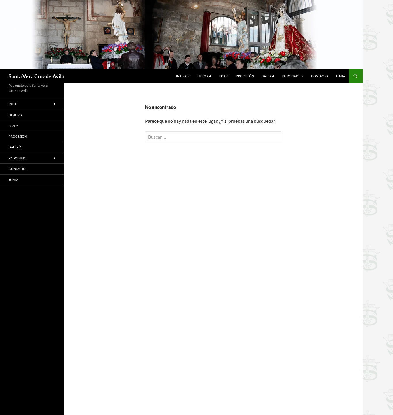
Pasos (223, 76)
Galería (268, 76)
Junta (340, 76)
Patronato (290, 76)
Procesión (245, 76)
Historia (204, 76)
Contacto (319, 76)
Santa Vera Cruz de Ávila (36, 76)
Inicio (181, 76)
